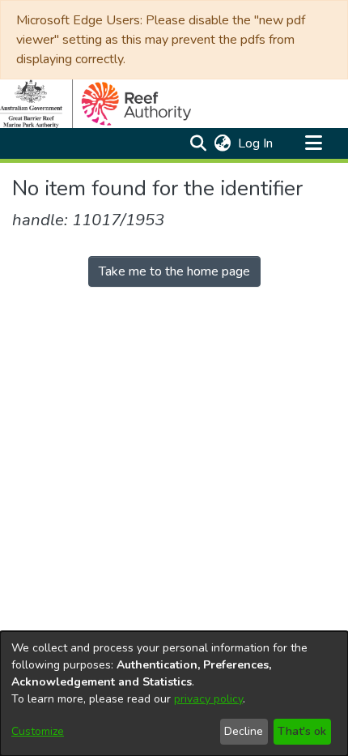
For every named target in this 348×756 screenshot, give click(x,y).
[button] (198, 143)
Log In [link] (256, 143)
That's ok (302, 731)
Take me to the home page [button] (174, 271)
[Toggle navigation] (313, 143)
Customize (37, 731)
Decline (243, 731)
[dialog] (174, 693)
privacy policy (208, 699)
